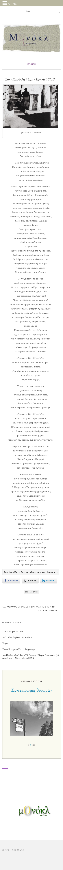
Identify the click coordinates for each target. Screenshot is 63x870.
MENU (12, 4)
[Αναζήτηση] (59, 11)
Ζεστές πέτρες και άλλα (12, 631)
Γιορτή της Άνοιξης (48, 610)
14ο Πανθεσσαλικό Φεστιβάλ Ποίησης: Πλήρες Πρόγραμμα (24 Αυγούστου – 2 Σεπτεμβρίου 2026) (30, 656)
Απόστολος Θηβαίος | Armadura (17, 637)
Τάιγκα (5, 643)
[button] (5, 3)
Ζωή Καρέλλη (31, 592)
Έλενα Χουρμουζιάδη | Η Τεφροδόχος (18, 649)
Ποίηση (31, 64)
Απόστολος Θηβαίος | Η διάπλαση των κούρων (29, 607)
